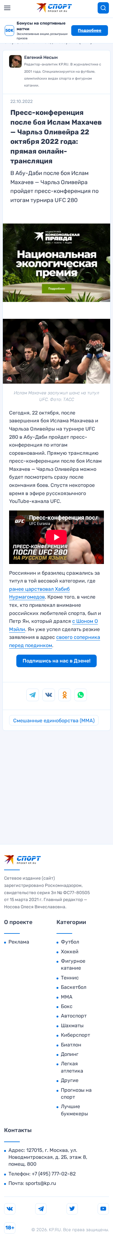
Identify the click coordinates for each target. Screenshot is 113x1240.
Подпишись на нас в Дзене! (56, 661)
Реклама (18, 942)
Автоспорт (74, 1016)
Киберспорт (75, 1035)
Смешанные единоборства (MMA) (53, 721)
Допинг (69, 1054)
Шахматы (72, 1026)
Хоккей (69, 952)
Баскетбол (73, 987)
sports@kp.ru (40, 1183)
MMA (67, 997)
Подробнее (89, 30)
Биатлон (71, 1045)
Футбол (70, 942)
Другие (69, 1080)
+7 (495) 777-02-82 (54, 1174)
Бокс (67, 1006)
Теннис (70, 978)
